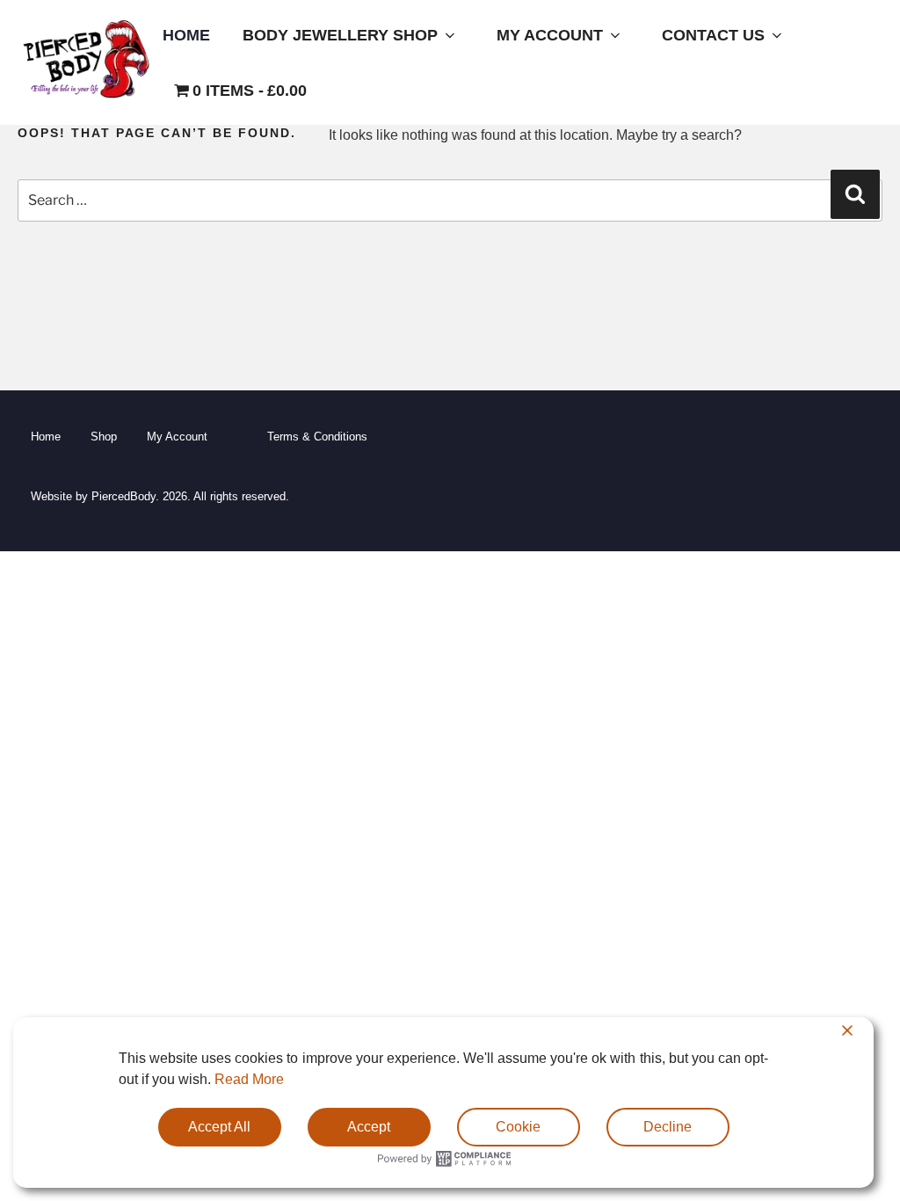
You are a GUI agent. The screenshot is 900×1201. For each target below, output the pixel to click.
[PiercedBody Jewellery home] (86, 98)
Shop (104, 436)
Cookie (518, 1126)
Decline (667, 1126)
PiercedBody (123, 496)
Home (186, 35)
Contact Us (713, 35)
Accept (368, 1126)
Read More (249, 1079)
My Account (550, 35)
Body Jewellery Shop (340, 35)
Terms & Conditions (317, 436)
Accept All (219, 1126)
